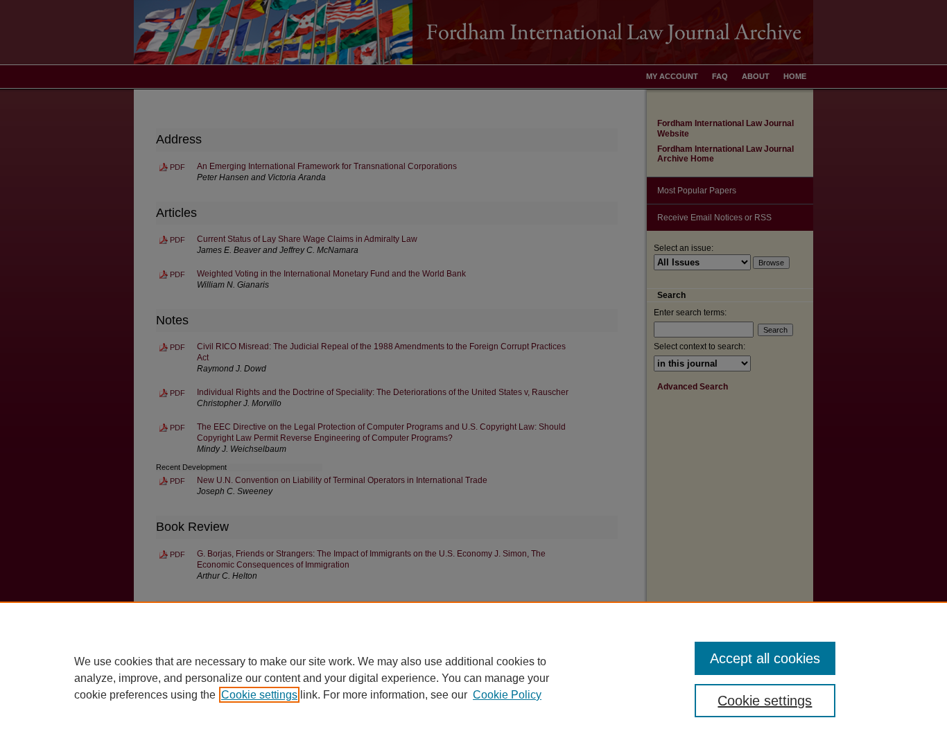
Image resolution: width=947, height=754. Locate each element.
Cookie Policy (507, 695)
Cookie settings (259, 695)
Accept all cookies (765, 658)
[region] (473, 678)
